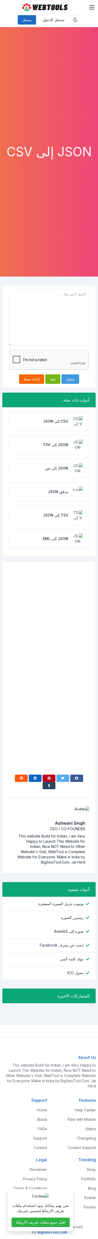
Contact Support (82, 1147)
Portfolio (88, 1179)
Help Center (85, 1110)
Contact (40, 1147)
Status (90, 1129)
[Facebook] (76, 778)
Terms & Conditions (30, 1188)
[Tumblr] (49, 785)
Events (90, 1197)
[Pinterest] (49, 778)
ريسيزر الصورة (72, 917)
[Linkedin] (35, 778)
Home (42, 1110)
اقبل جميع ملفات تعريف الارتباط (40, 1222)
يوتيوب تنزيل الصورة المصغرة (61, 903)
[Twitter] (62, 778)
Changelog (86, 1138)
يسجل (27, 19)
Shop (91, 1169)
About (42, 1119)
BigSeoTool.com (52, 1232)
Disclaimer (38, 1169)
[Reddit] (21, 778)
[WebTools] (45, 7)
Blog (92, 1188)
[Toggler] (92, 7)
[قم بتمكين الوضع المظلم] (75, 20)
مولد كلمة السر (72, 959)
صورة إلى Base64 (69, 931)
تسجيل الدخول (53, 19)
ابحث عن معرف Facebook (62, 945)
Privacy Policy (35, 1179)
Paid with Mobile (82, 1119)
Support (40, 1138)
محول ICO (75, 973)
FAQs (42, 1129)
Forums (90, 1207)
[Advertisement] (49, 93)
